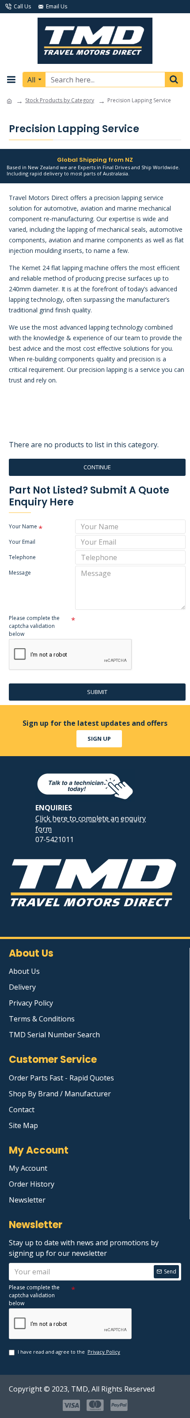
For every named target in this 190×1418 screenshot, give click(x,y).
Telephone (22, 557)
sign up (99, 738)
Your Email (22, 542)
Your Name (23, 526)
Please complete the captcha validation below (34, 626)
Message (20, 572)
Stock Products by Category (59, 100)
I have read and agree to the (69, 1351)
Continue (97, 467)
